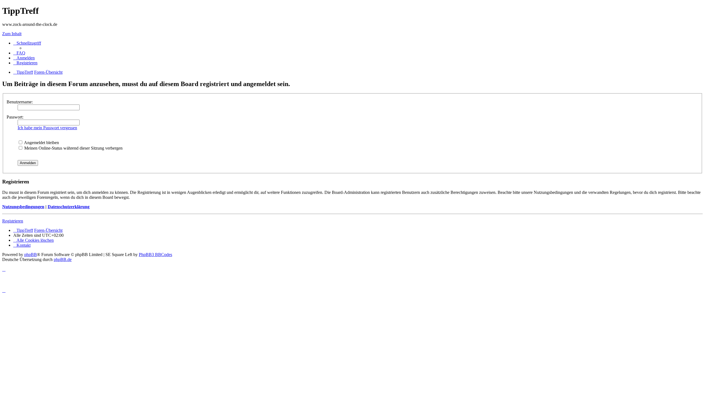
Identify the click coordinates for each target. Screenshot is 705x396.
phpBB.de (63, 259)
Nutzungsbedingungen (23, 206)
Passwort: (15, 117)
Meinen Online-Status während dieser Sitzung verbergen (73, 148)
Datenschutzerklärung (69, 206)
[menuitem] (19, 53)
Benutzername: (20, 102)
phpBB (30, 254)
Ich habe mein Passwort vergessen (47, 127)
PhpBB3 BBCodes (155, 254)
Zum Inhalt (11, 33)
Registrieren (12, 221)
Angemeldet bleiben (41, 142)
